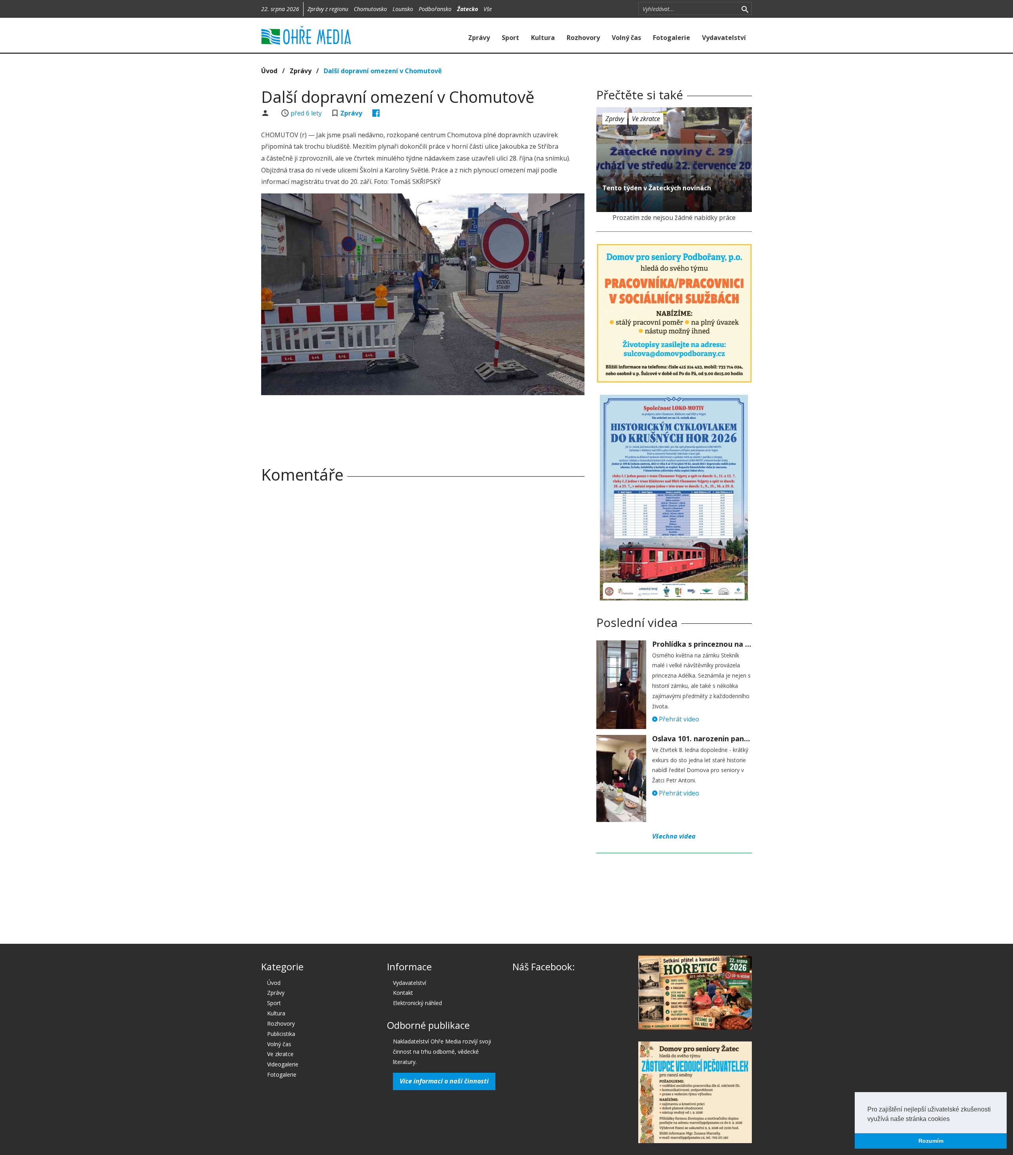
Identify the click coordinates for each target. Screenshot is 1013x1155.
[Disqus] (422, 600)
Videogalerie (282, 1064)
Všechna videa (674, 836)
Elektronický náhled (417, 1003)
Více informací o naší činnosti (444, 1081)
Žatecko (467, 9)
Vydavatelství (724, 37)
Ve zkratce (646, 118)
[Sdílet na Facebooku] (376, 113)
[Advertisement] (423, 423)
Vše (488, 9)
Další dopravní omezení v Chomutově (383, 70)
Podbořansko (435, 9)
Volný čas (626, 37)
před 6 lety (306, 113)
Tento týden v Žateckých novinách (656, 188)
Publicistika (281, 1034)
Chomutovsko (370, 9)
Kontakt (403, 992)
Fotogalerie (671, 37)
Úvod (269, 70)
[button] (952, 1119)
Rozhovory (583, 37)
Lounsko (403, 9)
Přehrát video (678, 719)
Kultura (543, 37)
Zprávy (479, 37)
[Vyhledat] (744, 9)
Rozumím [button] (930, 1141)
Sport (510, 37)
